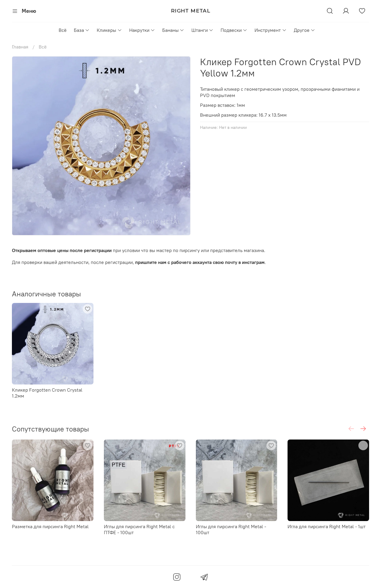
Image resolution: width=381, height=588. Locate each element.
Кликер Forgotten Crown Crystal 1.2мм (47, 392)
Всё (63, 30)
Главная (20, 47)
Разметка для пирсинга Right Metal (50, 526)
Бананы (170, 30)
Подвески (231, 30)
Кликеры (106, 30)
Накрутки (139, 30)
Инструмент (267, 30)
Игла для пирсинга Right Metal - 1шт (327, 526)
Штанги (199, 30)
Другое (302, 30)
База (79, 30)
